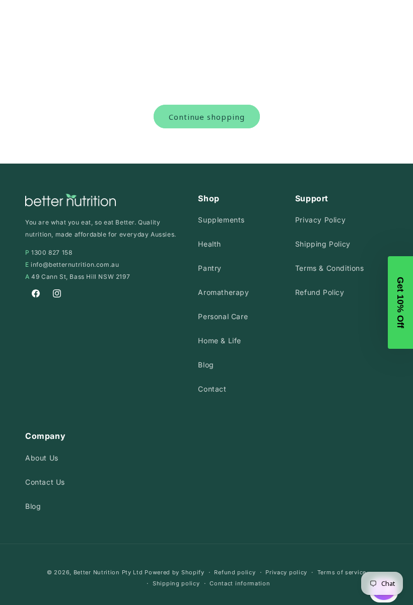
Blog (206, 364)
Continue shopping (207, 117)
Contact (212, 389)
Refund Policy (320, 292)
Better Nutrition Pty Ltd (108, 572)
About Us (41, 457)
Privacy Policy (320, 219)
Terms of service (341, 572)
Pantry (210, 268)
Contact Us (45, 482)
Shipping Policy (323, 244)
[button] (400, 302)
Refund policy (234, 572)
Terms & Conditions (329, 268)
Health (209, 244)
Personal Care (223, 316)
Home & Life (219, 340)
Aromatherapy (223, 292)
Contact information (240, 583)
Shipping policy (176, 583)
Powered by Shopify (174, 572)
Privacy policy (286, 572)
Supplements (221, 219)
